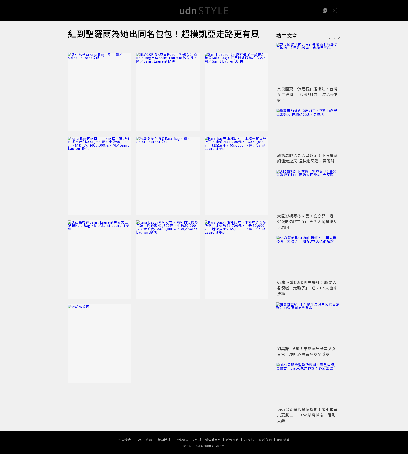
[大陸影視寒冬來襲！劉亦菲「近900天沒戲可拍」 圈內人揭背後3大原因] (308, 191)
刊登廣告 (124, 439)
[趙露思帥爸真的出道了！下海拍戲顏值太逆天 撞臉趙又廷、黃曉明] (308, 130)
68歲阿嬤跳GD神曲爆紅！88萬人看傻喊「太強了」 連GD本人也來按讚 (307, 287)
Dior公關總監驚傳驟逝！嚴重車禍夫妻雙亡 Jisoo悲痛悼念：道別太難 (307, 414)
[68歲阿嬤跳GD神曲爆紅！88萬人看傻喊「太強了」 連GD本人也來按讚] (308, 257)
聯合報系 (232, 439)
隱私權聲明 (213, 439)
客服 (149, 439)
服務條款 (182, 439)
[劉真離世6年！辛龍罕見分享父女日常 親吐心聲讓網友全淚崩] (308, 323)
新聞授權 (164, 439)
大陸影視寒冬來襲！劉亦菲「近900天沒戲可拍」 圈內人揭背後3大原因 (306, 221)
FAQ (139, 439)
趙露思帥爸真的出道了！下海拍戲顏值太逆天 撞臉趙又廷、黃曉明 (307, 157)
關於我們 (265, 439)
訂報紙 (249, 439)
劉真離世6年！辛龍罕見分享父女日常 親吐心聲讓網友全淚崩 (306, 351)
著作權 (196, 439)
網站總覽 (283, 439)
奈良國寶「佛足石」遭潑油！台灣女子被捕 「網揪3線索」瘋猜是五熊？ (307, 94)
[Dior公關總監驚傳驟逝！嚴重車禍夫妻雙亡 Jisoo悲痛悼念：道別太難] (308, 384)
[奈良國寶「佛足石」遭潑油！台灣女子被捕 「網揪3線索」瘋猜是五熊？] (308, 64)
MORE (333, 37)
